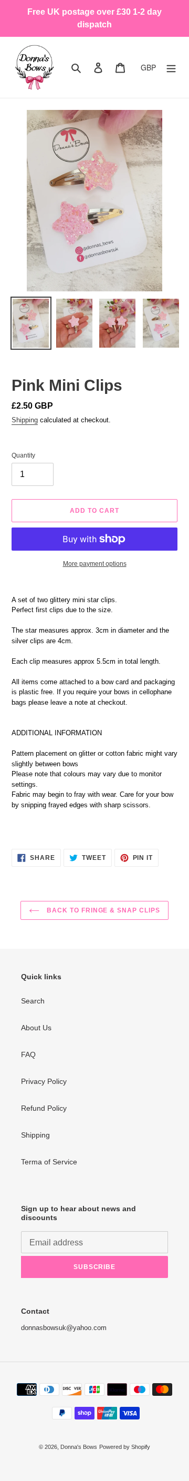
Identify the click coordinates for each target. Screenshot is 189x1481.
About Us (36, 1027)
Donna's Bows (78, 1447)
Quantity (23, 455)
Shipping (25, 420)
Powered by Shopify (124, 1447)
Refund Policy (44, 1108)
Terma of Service (49, 1162)
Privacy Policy (44, 1081)
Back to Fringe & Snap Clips (102, 910)
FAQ (28, 1054)
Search (33, 1001)
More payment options (95, 563)
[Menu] (171, 67)
